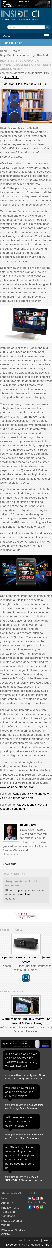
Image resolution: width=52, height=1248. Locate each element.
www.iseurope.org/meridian (17, 786)
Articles (16, 50)
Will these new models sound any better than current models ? (19, 1091)
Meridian (9, 83)
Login (18, 890)
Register (25, 894)
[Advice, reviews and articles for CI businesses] (26, 15)
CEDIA (5, 1234)
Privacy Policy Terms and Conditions (10, 1211)
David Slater (11, 77)
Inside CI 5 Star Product (26, 978)
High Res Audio (26, 83)
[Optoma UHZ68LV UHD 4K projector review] (26, 944)
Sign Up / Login (12, 42)
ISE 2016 (43, 83)
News (4, 1198)
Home (4, 50)
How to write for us (13, 1229)
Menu (6, 36)
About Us (7, 1202)
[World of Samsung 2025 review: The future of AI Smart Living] (26, 1005)
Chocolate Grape (38, 1244)
